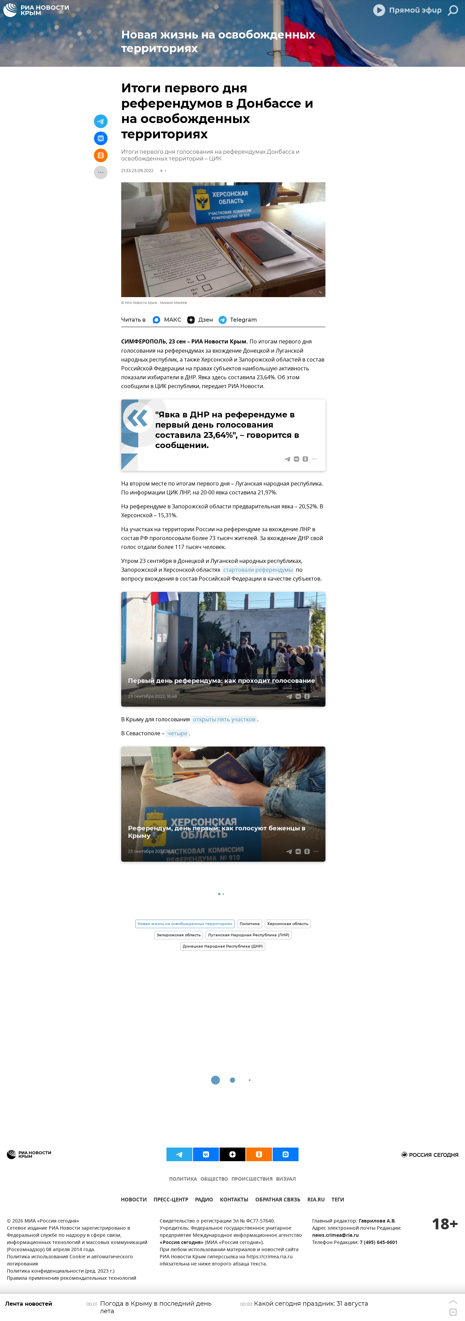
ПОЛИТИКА (183, 1179)
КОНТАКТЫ (234, 1200)
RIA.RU (316, 1200)
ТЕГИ (338, 1200)
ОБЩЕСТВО (214, 1179)
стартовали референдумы (258, 570)
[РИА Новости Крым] (36, 10)
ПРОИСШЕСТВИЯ (252, 1179)
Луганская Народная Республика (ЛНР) (248, 935)
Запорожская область (179, 935)
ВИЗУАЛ (286, 1179)
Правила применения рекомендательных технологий (71, 1278)
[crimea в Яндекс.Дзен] (232, 1154)
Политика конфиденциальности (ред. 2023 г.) (60, 1271)
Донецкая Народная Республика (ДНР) (223, 946)
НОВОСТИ (134, 1200)
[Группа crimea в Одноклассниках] (259, 1154)
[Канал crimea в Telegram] (179, 1154)
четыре (177, 733)
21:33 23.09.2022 (137, 170)
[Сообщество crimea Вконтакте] (206, 1154)
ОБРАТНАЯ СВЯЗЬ (278, 1200)
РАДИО (204, 1200)
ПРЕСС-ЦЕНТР (171, 1200)
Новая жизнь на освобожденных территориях (185, 923)
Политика (250, 923)
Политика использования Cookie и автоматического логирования (70, 1260)
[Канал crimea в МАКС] (286, 1154)
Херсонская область (287, 923)
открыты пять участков (224, 720)
